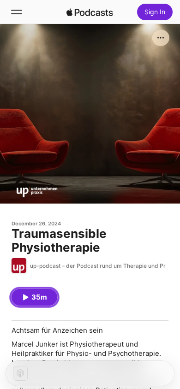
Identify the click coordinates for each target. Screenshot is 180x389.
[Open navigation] (16, 12)
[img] (90, 12)
